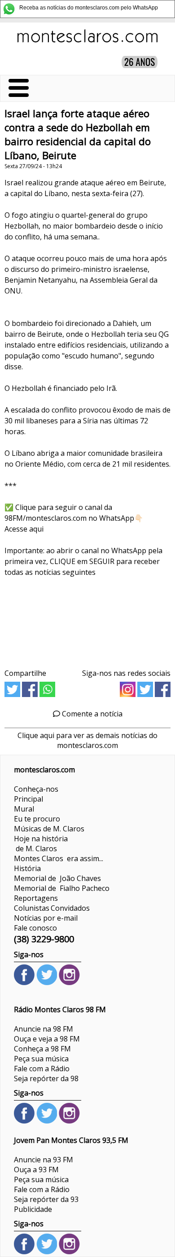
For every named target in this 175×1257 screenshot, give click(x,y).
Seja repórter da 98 (46, 1078)
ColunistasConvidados (52, 908)
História (27, 868)
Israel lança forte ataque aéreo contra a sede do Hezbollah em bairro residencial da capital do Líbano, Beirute (77, 134)
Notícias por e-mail (46, 918)
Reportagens (36, 898)
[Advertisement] (87, 620)
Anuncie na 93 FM (43, 1160)
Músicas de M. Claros (49, 829)
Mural (24, 809)
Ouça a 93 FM (36, 1169)
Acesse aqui (24, 529)
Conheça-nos (36, 789)
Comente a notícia (91, 714)
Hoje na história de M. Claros (41, 843)
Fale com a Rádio (42, 1068)
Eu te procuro (37, 819)
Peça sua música (41, 1059)
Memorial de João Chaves (57, 878)
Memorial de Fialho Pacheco (61, 888)
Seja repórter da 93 (46, 1199)
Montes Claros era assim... (58, 858)
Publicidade (33, 1209)
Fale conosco (35, 928)
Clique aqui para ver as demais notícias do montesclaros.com (88, 740)
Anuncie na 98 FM (43, 1029)
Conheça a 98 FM (42, 1049)
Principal (28, 799)
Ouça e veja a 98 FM (47, 1039)
